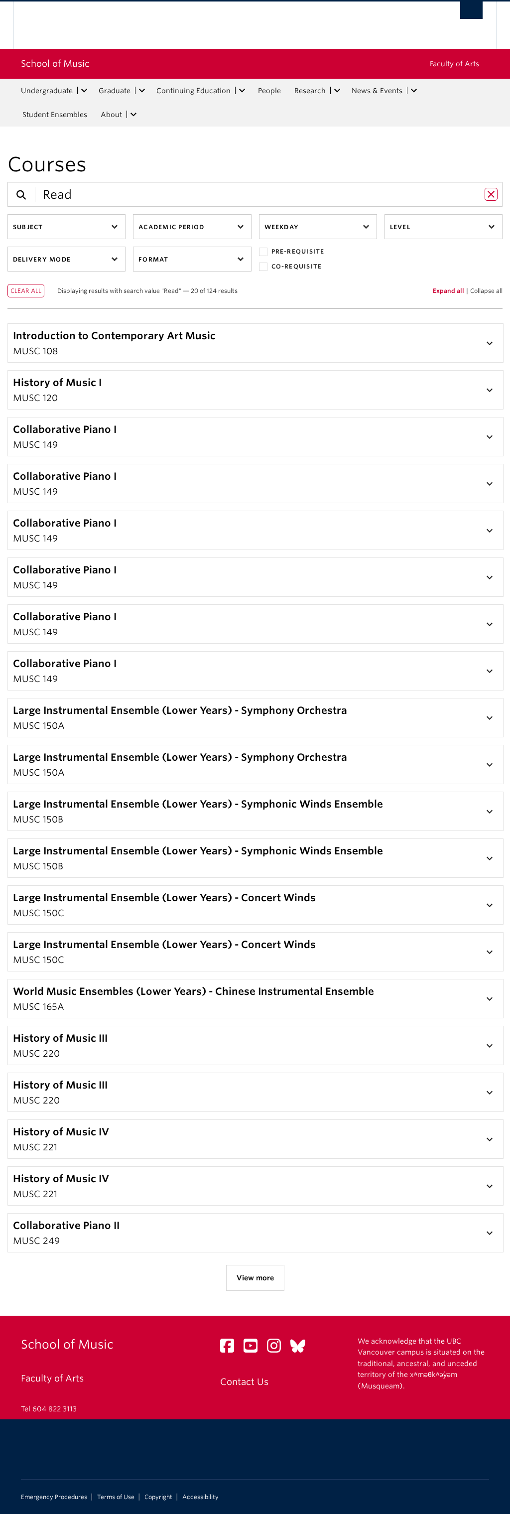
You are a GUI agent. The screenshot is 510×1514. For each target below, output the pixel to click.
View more (255, 1278)
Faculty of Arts (454, 64)
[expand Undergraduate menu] (84, 90)
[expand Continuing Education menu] (242, 90)
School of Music (55, 63)
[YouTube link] (254, 1348)
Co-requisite (296, 266)
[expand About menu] (133, 114)
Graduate (114, 91)
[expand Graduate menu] (141, 90)
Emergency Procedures (54, 1497)
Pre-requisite (298, 251)
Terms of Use (115, 1497)
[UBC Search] (471, 10)
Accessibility (200, 1497)
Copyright (158, 1497)
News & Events (377, 91)
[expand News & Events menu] (413, 90)
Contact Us (244, 1381)
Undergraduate (47, 91)
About (111, 115)
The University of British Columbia (44, 25)
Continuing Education (193, 91)
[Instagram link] (277, 1348)
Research (310, 91)
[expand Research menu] (337, 90)
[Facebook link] (231, 1348)
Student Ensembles (54, 115)
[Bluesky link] (301, 1348)
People (269, 91)
